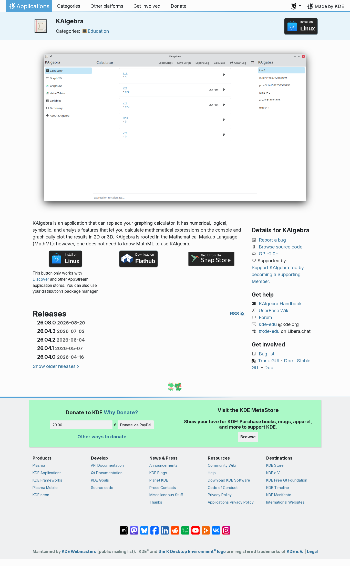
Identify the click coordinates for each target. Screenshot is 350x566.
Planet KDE (158, 480)
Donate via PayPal (135, 425)
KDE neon (41, 495)
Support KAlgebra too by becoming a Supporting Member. (278, 274)
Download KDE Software (229, 480)
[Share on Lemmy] (185, 528)
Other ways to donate (101, 436)
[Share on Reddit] (175, 528)
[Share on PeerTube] (206, 528)
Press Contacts (162, 487)
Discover (41, 279)
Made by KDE (329, 6)
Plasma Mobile (45, 487)
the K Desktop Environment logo (192, 551)
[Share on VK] (216, 528)
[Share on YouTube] (195, 528)
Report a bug (272, 240)
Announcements (163, 465)
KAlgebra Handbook (280, 303)
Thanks (155, 502)
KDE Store (275, 465)
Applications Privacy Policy (231, 502)
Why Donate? (121, 412)
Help (212, 473)
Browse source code (280, 246)
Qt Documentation (106, 473)
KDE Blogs (158, 473)
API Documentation (107, 465)
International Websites (285, 502)
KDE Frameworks (47, 480)
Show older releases (54, 366)
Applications (28, 7)
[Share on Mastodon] (134, 528)
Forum (265, 317)
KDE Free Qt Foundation (286, 480)
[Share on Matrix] (124, 528)
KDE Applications (47, 473)
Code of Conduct (223, 487)
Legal (312, 551)
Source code (102, 487)
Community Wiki (222, 465)
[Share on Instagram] (226, 528)
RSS (235, 313)
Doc (288, 360)
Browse (248, 436)
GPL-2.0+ (269, 253)
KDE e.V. (273, 473)
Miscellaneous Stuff (166, 495)
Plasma (39, 465)
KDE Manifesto (278, 495)
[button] (296, 6)
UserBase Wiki (274, 310)
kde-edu (268, 324)
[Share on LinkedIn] (165, 528)
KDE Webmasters (79, 551)
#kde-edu (269, 331)
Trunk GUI (268, 360)
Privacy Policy (220, 495)
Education (98, 31)
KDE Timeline (277, 487)
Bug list (266, 353)
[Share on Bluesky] (144, 528)
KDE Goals (100, 480)
